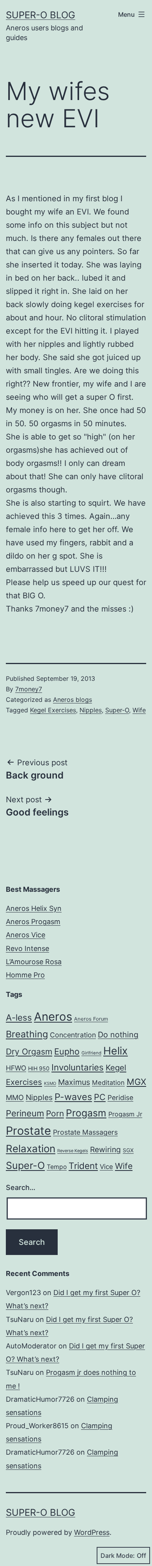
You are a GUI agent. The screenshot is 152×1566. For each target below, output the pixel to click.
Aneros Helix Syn (34, 908)
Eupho (67, 1051)
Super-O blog (40, 15)
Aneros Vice (25, 935)
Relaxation (30, 1148)
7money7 (28, 689)
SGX (128, 1150)
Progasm (86, 1113)
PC (100, 1097)
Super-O (117, 710)
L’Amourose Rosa (34, 962)
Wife (139, 710)
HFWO (16, 1068)
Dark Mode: (118, 1555)
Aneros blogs (72, 699)
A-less (19, 1017)
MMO (15, 1097)
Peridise (120, 1097)
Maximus (74, 1082)
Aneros (53, 1016)
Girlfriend (91, 1053)
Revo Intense (27, 948)
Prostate (28, 1130)
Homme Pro (25, 975)
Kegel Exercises (53, 710)
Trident (83, 1165)
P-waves (73, 1096)
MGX (136, 1082)
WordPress (92, 1532)
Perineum (25, 1113)
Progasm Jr (125, 1114)
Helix (115, 1050)
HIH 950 (38, 1068)
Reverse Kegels (72, 1150)
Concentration (73, 1035)
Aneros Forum (91, 1019)
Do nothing (118, 1034)
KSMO (50, 1083)
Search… (20, 1187)
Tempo (57, 1167)
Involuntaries (77, 1067)
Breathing (27, 1034)
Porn (55, 1113)
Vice (106, 1167)
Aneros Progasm (33, 921)
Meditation (108, 1082)
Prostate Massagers (85, 1132)
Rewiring (105, 1149)
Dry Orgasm (29, 1051)
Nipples (91, 710)
